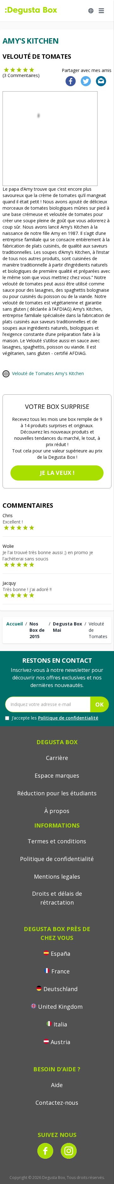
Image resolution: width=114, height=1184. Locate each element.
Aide (57, 1085)
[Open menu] (101, 10)
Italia (60, 1024)
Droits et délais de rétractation (57, 898)
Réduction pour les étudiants (57, 793)
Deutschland (60, 989)
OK (99, 704)
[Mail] (99, 81)
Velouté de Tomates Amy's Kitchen (48, 373)
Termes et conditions (57, 841)
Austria (60, 1042)
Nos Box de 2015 (37, 630)
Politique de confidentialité (68, 718)
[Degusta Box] (31, 11)
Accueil (14, 624)
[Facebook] (69, 81)
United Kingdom (60, 1006)
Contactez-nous (56, 1102)
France (60, 971)
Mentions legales (57, 876)
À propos (56, 811)
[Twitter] (84, 81)
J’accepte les (55, 718)
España (60, 953)
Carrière (57, 758)
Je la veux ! (57, 472)
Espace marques (57, 775)
